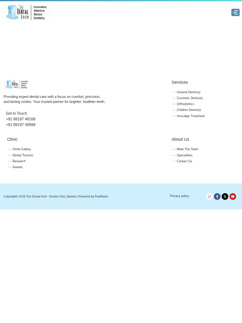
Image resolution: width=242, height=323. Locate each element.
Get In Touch (16, 113)
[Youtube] (232, 196)
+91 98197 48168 (20, 119)
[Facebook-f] (217, 196)
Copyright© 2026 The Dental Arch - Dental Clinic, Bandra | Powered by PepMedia (56, 196)
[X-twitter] (225, 196)
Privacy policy (179, 196)
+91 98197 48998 (20, 125)
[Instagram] (209, 196)
